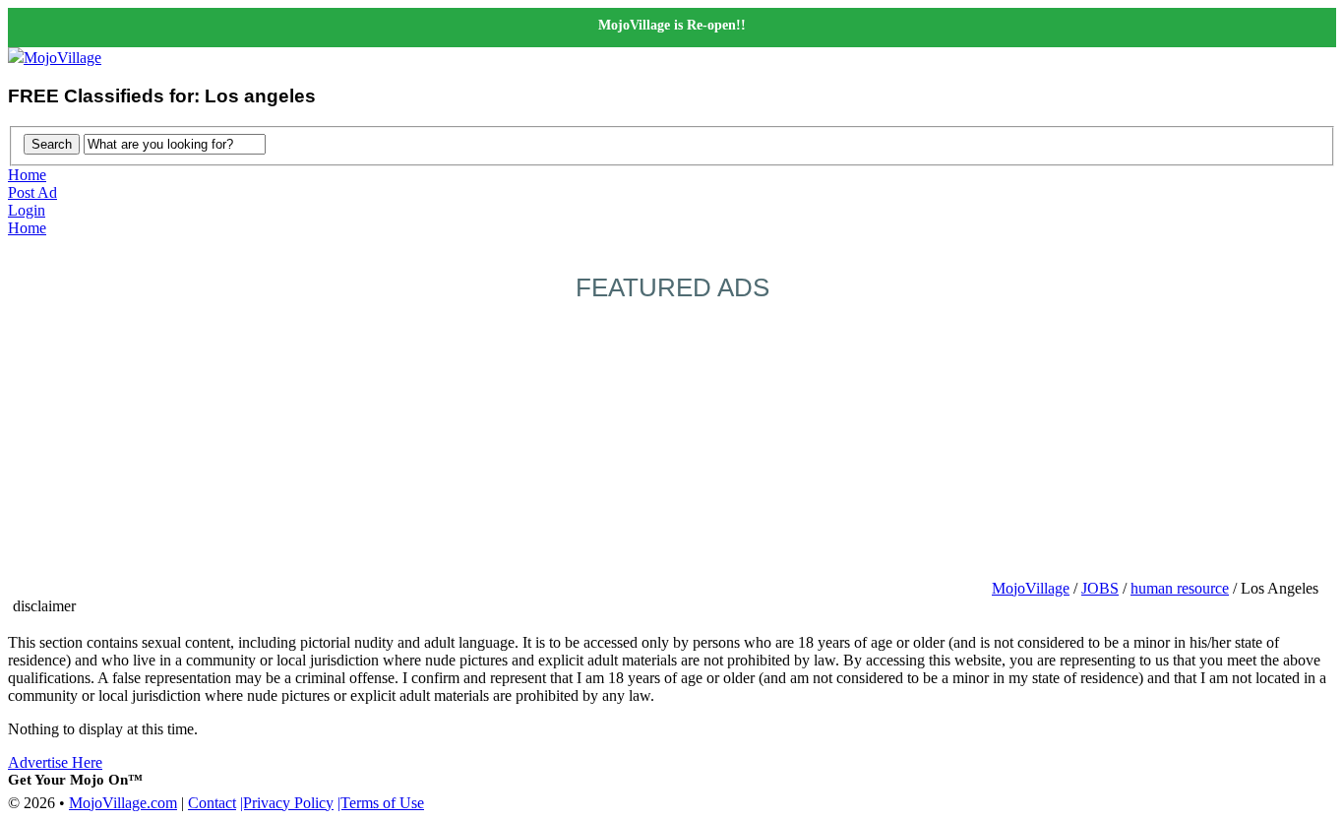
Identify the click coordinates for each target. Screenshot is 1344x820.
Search (51, 144)
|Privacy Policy (287, 802)
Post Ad (32, 192)
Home (27, 174)
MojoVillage (62, 57)
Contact (212, 802)
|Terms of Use (380, 802)
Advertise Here (55, 762)
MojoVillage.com (123, 802)
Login (26, 210)
